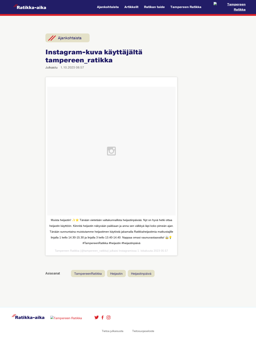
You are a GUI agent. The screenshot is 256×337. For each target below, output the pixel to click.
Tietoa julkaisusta (112, 331)
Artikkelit (131, 7)
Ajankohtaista (108, 7)
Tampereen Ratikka (185, 7)
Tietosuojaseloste (143, 331)
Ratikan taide (154, 7)
